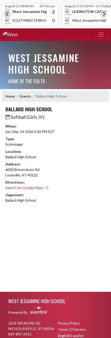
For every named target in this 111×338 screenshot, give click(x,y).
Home (10, 96)
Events (25, 96)
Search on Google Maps (24, 187)
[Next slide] (103, 14)
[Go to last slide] (7, 14)
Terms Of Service (72, 329)
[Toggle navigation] (101, 34)
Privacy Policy (69, 323)
